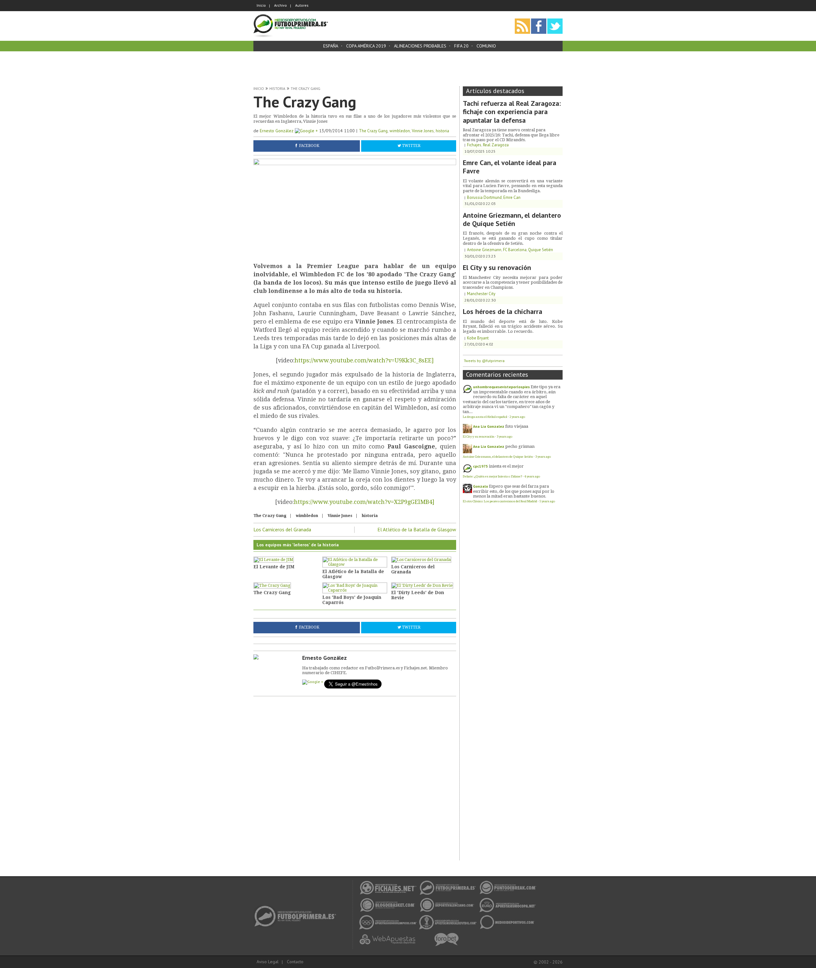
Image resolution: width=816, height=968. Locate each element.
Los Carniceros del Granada (282, 530)
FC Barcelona (515, 249)
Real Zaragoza (496, 145)
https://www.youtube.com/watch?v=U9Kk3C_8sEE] (364, 360)
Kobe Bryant (478, 338)
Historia (277, 88)
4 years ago (532, 476)
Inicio (261, 5)
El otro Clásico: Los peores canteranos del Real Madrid (500, 501)
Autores (302, 5)
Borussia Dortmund (484, 197)
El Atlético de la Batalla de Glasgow (416, 530)
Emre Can (512, 197)
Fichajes (474, 145)
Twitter (411, 146)
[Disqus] (354, 779)
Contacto (295, 961)
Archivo (280, 5)
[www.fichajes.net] (297, 907)
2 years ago (517, 416)
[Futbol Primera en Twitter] (555, 20)
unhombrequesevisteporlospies (501, 386)
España (330, 46)
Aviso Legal (268, 961)
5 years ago (547, 501)
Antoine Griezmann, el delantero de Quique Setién (512, 219)
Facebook (309, 146)
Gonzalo (480, 486)
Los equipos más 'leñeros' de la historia (298, 545)
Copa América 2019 (366, 46)
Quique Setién (540, 249)
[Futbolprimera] (290, 16)
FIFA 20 (461, 46)
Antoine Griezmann (484, 249)
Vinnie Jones (423, 131)
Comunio (486, 46)
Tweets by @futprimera (484, 360)
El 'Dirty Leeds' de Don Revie (417, 595)
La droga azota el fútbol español (485, 416)
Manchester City (481, 293)
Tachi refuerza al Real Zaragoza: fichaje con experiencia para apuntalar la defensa (512, 112)
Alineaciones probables (420, 46)
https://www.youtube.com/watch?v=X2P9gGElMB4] (364, 502)
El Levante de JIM (274, 566)
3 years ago (504, 436)
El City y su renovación (497, 267)
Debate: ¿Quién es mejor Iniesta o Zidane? (492, 476)
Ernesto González (277, 131)
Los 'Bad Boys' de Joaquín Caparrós (351, 600)
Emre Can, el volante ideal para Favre (509, 166)
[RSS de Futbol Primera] (522, 20)
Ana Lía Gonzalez (488, 426)
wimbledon (400, 131)
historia (442, 131)
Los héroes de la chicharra (502, 311)
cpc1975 (480, 466)
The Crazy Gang (305, 88)
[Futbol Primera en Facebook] (538, 20)
